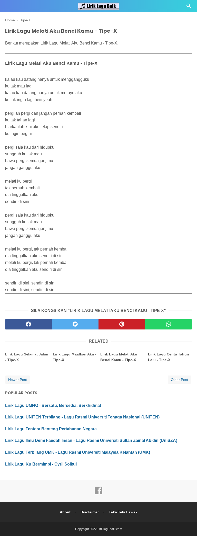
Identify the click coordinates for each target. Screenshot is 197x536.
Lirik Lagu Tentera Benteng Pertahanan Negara (51, 429)
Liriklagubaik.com (109, 529)
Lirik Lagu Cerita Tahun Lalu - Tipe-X (168, 357)
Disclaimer (90, 512)
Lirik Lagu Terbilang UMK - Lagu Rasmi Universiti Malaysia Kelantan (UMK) (77, 452)
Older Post (179, 380)
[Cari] (189, 7)
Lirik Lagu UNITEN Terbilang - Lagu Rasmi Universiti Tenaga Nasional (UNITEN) (82, 417)
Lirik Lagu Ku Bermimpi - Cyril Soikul (41, 464)
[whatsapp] (168, 324)
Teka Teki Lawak (123, 512)
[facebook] (28, 324)
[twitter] (75, 324)
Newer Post (17, 380)
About (65, 512)
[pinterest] (121, 324)
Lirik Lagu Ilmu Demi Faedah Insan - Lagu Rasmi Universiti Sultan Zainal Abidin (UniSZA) (91, 440)
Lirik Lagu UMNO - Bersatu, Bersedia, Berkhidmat (53, 405)
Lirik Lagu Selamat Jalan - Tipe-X (26, 357)
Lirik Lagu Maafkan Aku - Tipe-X (74, 357)
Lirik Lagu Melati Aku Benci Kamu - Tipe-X (118, 357)
